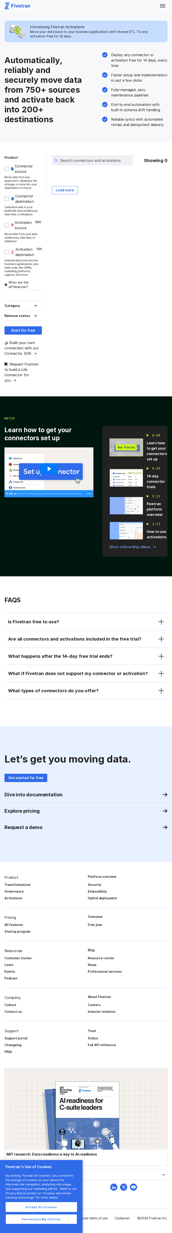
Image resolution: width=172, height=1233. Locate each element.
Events (9, 971)
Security (94, 885)
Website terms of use (92, 1218)
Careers (94, 1005)
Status (93, 1038)
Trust (92, 1031)
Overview (95, 917)
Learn (8, 965)
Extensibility (97, 891)
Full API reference (102, 1045)
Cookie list (122, 1218)
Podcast (10, 978)
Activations (13, 898)
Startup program (17, 931)
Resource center (101, 958)
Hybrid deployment (102, 898)
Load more (65, 190)
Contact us (13, 1011)
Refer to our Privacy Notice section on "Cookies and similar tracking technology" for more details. (41, 1193)
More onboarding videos (130, 547)
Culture (10, 1005)
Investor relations (102, 1011)
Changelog (13, 1045)
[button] (163, 6)
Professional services (105, 971)
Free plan (95, 925)
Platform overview (102, 876)
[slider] (49, 493)
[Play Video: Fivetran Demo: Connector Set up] (49, 468)
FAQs (8, 1051)
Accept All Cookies (41, 1207)
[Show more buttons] (89, 493)
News (92, 965)
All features (13, 925)
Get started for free (25, 778)
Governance (14, 891)
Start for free (23, 330)
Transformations (17, 885)
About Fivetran (99, 997)
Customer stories (18, 958)
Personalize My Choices (41, 1219)
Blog (91, 950)
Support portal (15, 1038)
